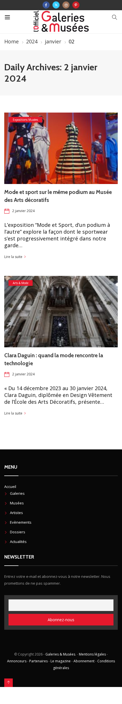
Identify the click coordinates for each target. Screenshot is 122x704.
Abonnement (83, 661)
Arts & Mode (20, 283)
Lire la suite (13, 256)
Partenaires (38, 661)
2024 (31, 41)
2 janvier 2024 (23, 210)
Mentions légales (92, 654)
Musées (17, 503)
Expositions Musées (25, 120)
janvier (53, 41)
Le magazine (61, 661)
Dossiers (17, 531)
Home (11, 41)
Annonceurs (16, 661)
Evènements (20, 522)
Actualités (18, 541)
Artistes (16, 512)
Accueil (10, 486)
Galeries (17, 493)
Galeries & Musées (60, 654)
